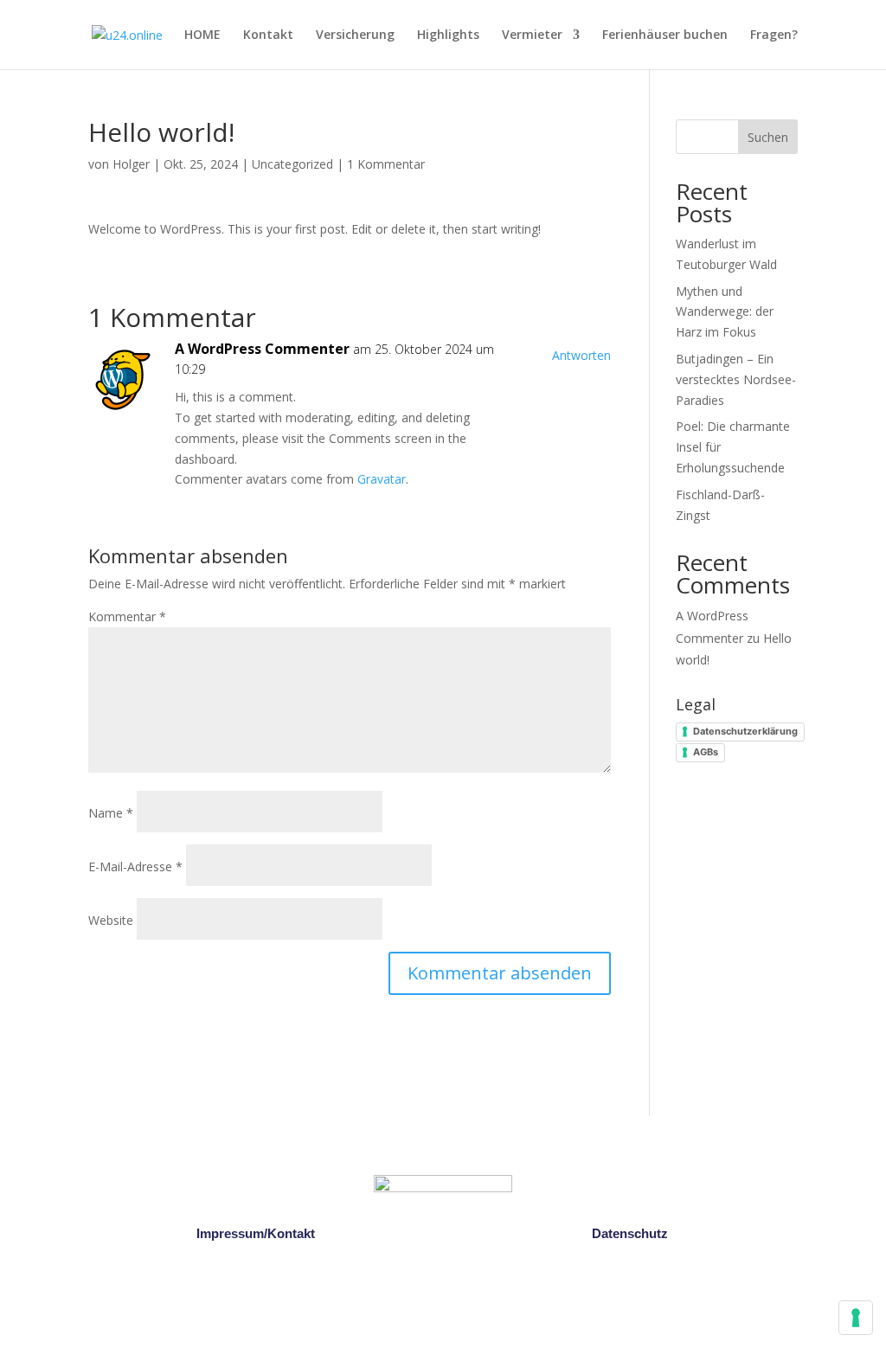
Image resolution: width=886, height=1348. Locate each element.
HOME (202, 35)
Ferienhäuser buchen (665, 35)
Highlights (448, 35)
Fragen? (774, 35)
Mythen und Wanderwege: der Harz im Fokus (725, 312)
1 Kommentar (386, 164)
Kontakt (268, 35)
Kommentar (127, 616)
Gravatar (381, 479)
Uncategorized (292, 164)
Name (110, 813)
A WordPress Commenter (262, 348)
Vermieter (532, 35)
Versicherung (355, 35)
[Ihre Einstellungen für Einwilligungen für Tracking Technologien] (855, 1317)
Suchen (768, 137)
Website (110, 920)
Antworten (581, 355)
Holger (131, 164)
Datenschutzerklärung (745, 731)
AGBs (705, 752)
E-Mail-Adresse (135, 866)
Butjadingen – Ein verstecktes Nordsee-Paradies (736, 379)
